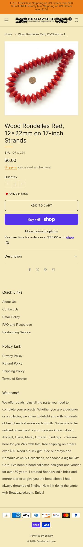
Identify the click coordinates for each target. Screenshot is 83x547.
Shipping (11, 167)
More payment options (41, 231)
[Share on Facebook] (29, 269)
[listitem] (41, 7)
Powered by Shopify (41, 535)
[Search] (76, 20)
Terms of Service (14, 378)
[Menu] (6, 20)
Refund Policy (12, 363)
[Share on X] (37, 269)
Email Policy (11, 317)
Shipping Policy (13, 371)
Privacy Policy (12, 356)
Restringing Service (16, 332)
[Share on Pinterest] (45, 269)
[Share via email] (53, 269)
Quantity (11, 177)
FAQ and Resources (17, 324)
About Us (9, 302)
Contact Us (10, 309)
